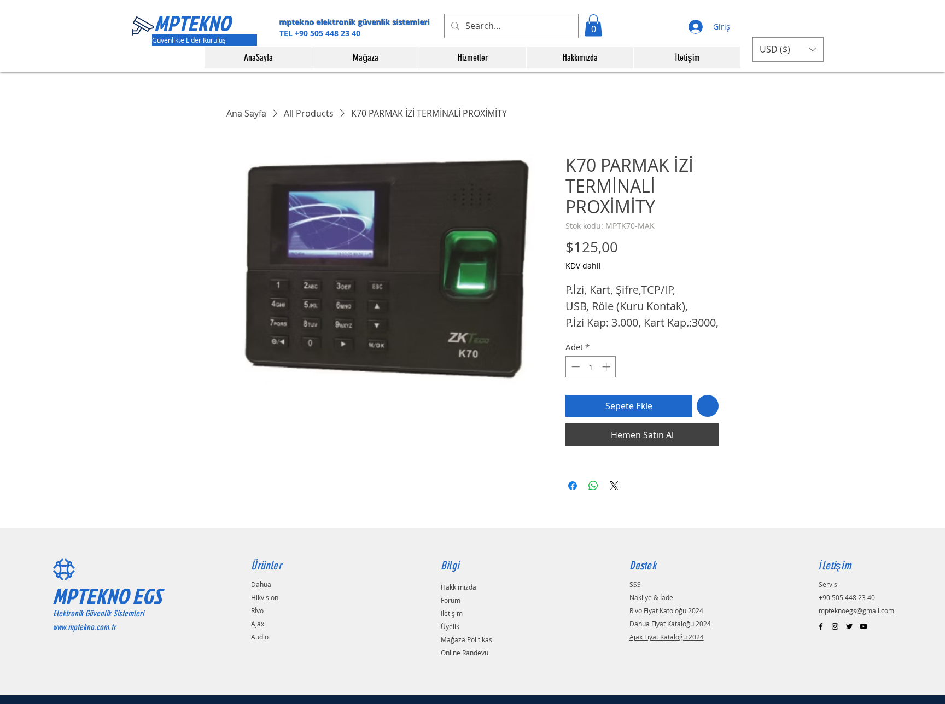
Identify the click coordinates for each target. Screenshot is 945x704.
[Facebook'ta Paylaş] (572, 485)
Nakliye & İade (651, 597)
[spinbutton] (591, 367)
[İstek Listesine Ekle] (708, 406)
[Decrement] (574, 367)
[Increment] (607, 367)
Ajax (257, 623)
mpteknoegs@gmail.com (856, 610)
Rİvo (257, 610)
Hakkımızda (458, 587)
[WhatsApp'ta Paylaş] (593, 485)
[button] (593, 25)
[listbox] (788, 49)
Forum (450, 600)
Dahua (261, 584)
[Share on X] (614, 485)
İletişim (452, 613)
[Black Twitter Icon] (849, 626)
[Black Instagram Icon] (835, 626)
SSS (635, 584)
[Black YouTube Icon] (863, 626)
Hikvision (264, 597)
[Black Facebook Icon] (820, 626)
